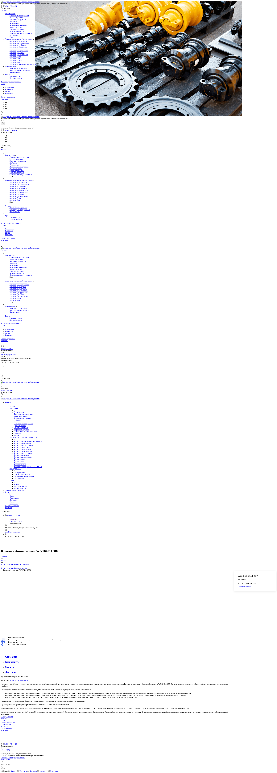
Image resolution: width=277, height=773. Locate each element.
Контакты (4, 99)
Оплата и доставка (8, 97)
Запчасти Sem (15, 59)
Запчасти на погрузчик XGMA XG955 (24, 64)
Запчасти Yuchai (15, 62)
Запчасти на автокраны (18, 41)
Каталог (4, 10)
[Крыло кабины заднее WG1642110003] (108, 627)
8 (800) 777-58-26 (10, 6)
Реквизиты (9, 93)
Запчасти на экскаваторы (19, 49)
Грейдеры (13, 21)
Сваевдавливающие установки (21, 33)
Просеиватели (15, 72)
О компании (9, 87)
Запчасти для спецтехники (11, 82)
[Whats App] (6, 109)
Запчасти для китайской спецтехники (19, 39)
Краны (8, 74)
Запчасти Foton (15, 57)
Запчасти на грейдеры (18, 45)
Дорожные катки (16, 27)
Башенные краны (16, 76)
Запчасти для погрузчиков (19, 43)
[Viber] (6, 105)
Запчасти (4, 726)
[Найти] (3, 123)
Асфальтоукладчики (17, 31)
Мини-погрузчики (16, 18)
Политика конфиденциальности (13, 758)
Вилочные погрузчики (18, 19)
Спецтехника (10, 14)
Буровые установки (17, 29)
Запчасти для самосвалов (19, 55)
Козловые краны (16, 78)
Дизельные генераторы (18, 68)
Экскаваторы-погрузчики (19, 25)
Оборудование (10, 66)
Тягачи (12, 37)
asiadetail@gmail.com (8, 355)
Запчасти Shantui (16, 60)
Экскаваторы (14, 23)
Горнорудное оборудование (20, 70)
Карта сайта (5, 760)
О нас (3, 84)
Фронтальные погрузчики (19, 16)
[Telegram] (6, 103)
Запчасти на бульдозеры (18, 47)
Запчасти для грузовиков (19, 51)
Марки (7, 91)
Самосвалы (14, 35)
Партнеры (9, 89)
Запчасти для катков (17, 53)
